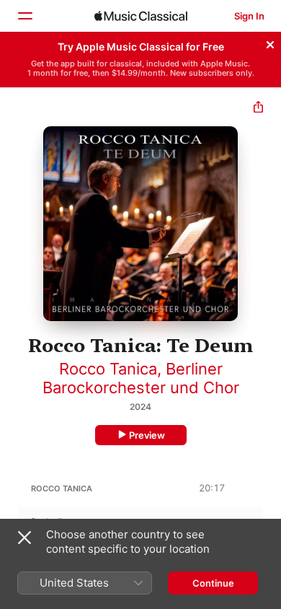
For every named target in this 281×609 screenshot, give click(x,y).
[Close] (270, 42)
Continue (213, 583)
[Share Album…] (258, 108)
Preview (147, 435)
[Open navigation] (24, 16)
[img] (140, 16)
